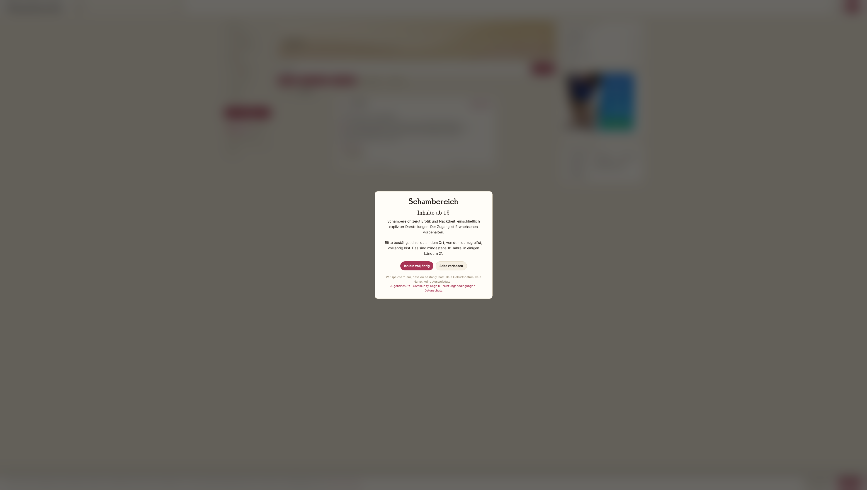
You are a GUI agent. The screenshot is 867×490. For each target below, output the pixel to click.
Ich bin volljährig (417, 266)
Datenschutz (433, 290)
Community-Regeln (426, 286)
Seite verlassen (451, 266)
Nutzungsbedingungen (459, 286)
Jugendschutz (400, 286)
